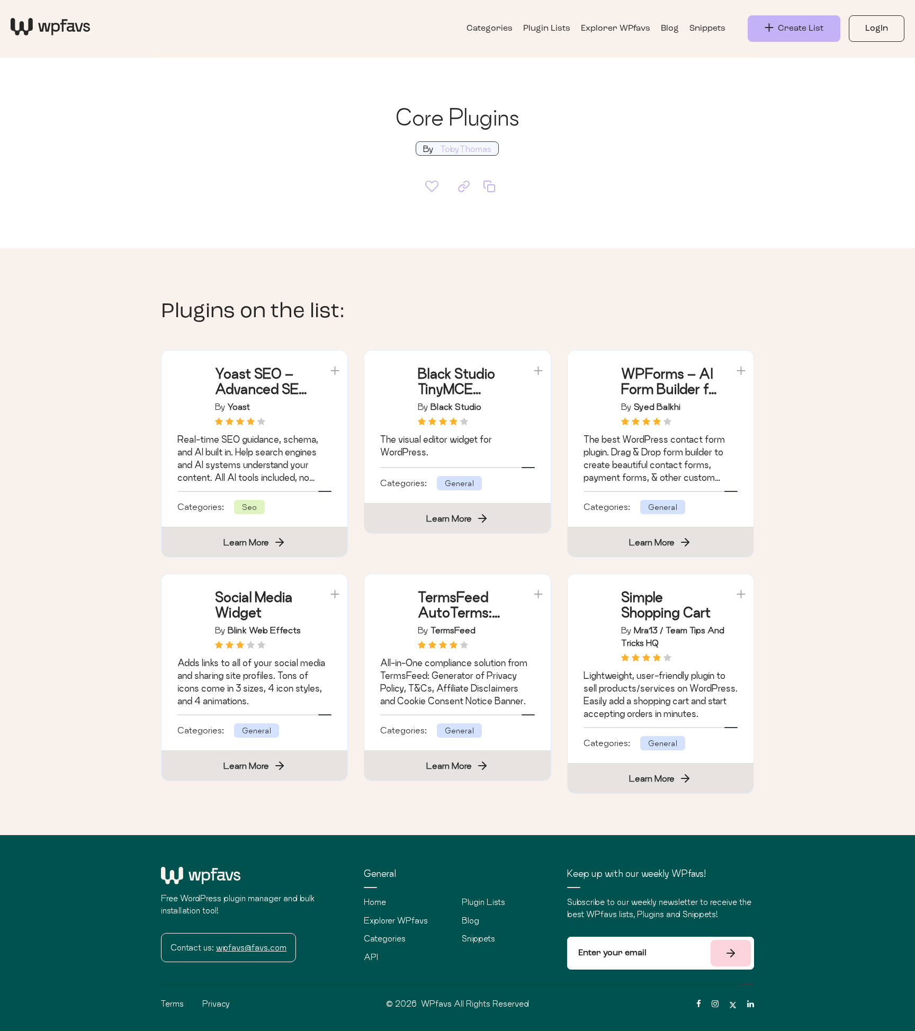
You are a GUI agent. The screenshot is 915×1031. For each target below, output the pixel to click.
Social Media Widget (253, 604)
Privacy (216, 1003)
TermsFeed (453, 630)
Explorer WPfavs (615, 28)
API (371, 957)
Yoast (239, 406)
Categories (490, 28)
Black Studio (455, 406)
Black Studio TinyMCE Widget (456, 389)
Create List (798, 28)
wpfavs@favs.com (251, 947)
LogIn (876, 28)
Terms (172, 1003)
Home (375, 902)
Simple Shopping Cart (666, 604)
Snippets (707, 28)
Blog (670, 28)
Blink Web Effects (264, 630)
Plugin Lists (546, 28)
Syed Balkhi (657, 406)
